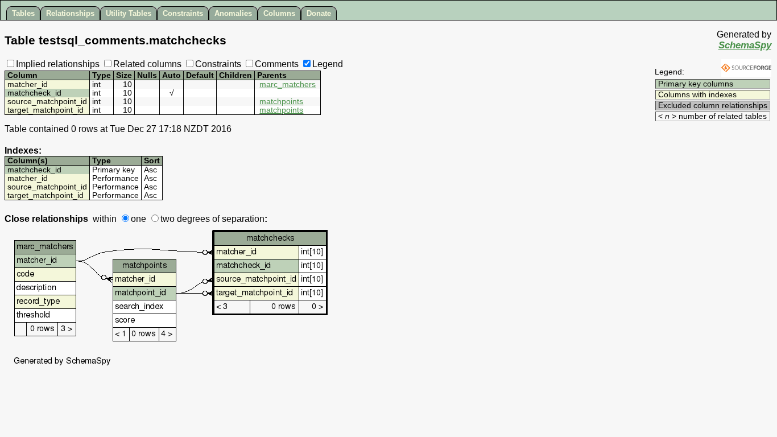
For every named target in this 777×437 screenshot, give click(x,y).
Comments (277, 64)
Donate (319, 13)
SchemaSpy (744, 45)
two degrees (185, 219)
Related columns (147, 64)
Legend (327, 64)
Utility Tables (128, 13)
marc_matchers (287, 84)
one (138, 219)
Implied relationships (58, 64)
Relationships (70, 13)
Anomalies (233, 13)
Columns (279, 13)
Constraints (183, 13)
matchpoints (281, 101)
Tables (23, 13)
